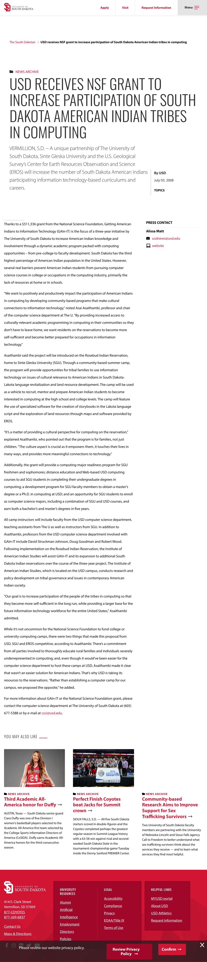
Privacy (109, 913)
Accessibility (113, 898)
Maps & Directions (18, 933)
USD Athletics (161, 913)
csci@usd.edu (51, 713)
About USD (159, 905)
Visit (125, 8)
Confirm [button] (169, 949)
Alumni (65, 902)
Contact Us (12, 926)
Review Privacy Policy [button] (126, 951)
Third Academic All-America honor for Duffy (30, 802)
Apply (104, 8)
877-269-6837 (14, 917)
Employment (69, 924)
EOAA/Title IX (114, 920)
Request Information (156, 8)
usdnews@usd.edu (166, 238)
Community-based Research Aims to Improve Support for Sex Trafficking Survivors (170, 807)
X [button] (202, 945)
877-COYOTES (14, 912)
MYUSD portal (161, 898)
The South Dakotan (22, 42)
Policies (65, 938)
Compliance (113, 905)
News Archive (27, 71)
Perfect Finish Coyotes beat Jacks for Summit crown (96, 805)
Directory (67, 931)
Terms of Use (113, 927)
